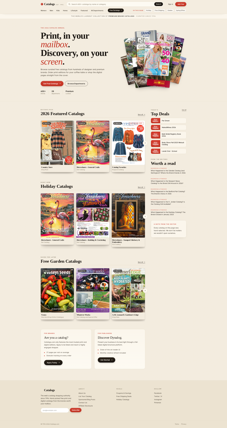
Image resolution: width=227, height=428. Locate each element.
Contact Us (83, 403)
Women (43, 10)
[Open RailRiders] (175, 69)
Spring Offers (180, 10)
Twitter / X (158, 396)
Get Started (105, 360)
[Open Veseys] (153, 60)
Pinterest (157, 403)
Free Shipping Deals (123, 396)
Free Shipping (159, 10)
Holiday (148, 10)
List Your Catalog (85, 396)
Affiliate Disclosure (86, 406)
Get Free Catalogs (50, 84)
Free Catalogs (115, 10)
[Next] (145, 143)
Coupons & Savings (123, 393)
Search (158, 4)
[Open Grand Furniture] (145, 42)
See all (140, 114)
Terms (177, 424)
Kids (58, 10)
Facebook (158, 393)
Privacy (183, 424)
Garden (170, 10)
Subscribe (75, 410)
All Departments (97, 10)
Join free (180, 4)
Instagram (158, 399)
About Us (82, 393)
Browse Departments (76, 84)
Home (65, 10)
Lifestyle (74, 10)
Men (51, 10)
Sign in (170, 4)
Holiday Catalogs (122, 399)
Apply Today (52, 363)
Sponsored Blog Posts (87, 399)
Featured (84, 10)
